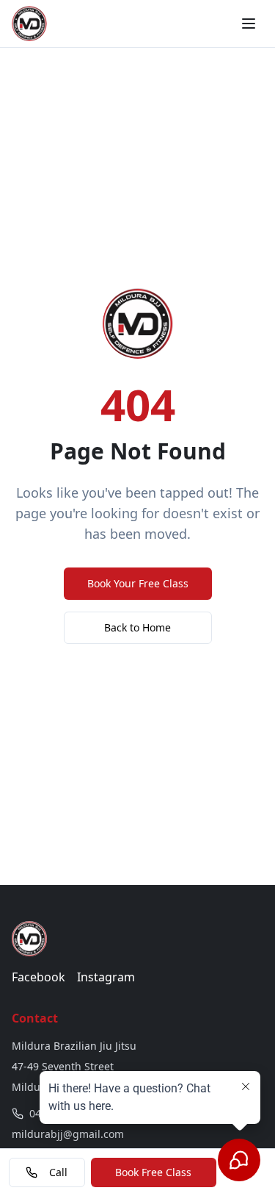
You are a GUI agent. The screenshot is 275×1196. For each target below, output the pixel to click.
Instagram (106, 977)
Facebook (38, 977)
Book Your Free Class (137, 583)
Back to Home (137, 627)
